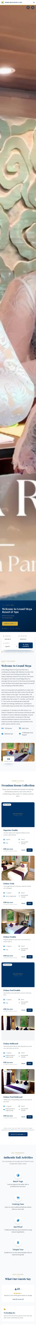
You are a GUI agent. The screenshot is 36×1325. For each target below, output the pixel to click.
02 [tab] (8, 628)
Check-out (23, 636)
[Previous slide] (28, 7)
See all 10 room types (17, 1134)
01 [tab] (2, 628)
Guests (7, 643)
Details (23, 850)
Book (29, 850)
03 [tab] (16, 628)
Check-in (7, 636)
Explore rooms (9, 623)
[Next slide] (33, 7)
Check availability (26, 645)
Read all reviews (17, 1299)
